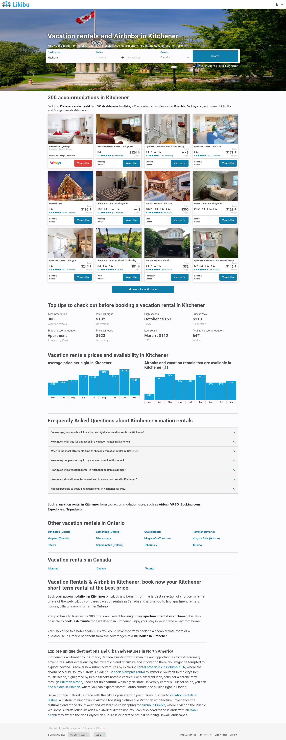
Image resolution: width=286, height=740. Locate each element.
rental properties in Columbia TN (161, 667)
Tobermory (150, 545)
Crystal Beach (152, 531)
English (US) (79, 735)
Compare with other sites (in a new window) (218, 66)
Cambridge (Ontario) (108, 531)
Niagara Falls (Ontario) (206, 538)
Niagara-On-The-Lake (157, 538)
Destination (54, 52)
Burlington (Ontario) (59, 531)
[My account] (279, 4)
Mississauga (103, 538)
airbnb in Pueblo (153, 705)
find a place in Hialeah (64, 687)
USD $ (98, 735)
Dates (99, 52)
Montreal (53, 568)
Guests (164, 52)
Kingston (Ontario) (59, 538)
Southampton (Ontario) (109, 545)
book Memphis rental (129, 672)
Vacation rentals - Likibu (15, 4)
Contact (233, 735)
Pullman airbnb (71, 682)
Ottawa (52, 545)
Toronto (197, 545)
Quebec (101, 568)
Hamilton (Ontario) (204, 531)
